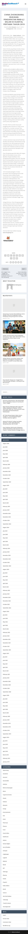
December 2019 (6, 723)
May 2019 (5, 748)
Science (5, 892)
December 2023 (6, 555)
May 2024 (5, 538)
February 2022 (6, 632)
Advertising (6, 770)
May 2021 (5, 664)
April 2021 (5, 667)
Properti (5, 882)
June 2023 (5, 576)
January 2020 (6, 720)
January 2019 (6, 761)
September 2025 (7, 482)
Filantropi (5, 822)
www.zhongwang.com (8, 232)
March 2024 (6, 545)
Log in (4, 915)
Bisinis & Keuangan (7, 787)
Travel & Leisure (7, 903)
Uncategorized (9, 28)
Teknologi (5, 899)
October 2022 (6, 604)
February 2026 (6, 464)
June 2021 (5, 660)
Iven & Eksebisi (6, 847)
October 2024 (6, 520)
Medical (5, 861)
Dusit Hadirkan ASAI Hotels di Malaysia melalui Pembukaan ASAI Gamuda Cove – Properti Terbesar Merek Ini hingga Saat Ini (14, 429)
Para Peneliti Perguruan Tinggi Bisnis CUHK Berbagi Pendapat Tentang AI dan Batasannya (13, 381)
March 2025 (6, 503)
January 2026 (6, 468)
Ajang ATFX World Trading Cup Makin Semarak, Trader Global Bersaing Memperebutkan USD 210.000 (12, 423)
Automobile (6, 780)
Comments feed (7, 922)
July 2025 (5, 489)
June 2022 (5, 618)
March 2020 (6, 712)
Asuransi (5, 777)
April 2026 (5, 457)
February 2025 (6, 506)
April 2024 (5, 541)
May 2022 (5, 622)
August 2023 (6, 569)
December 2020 (6, 681)
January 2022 (6, 636)
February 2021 (6, 674)
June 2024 (5, 534)
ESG (4, 815)
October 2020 (6, 688)
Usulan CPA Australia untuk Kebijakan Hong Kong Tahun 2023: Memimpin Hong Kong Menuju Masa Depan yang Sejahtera (14, 337)
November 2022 (7, 601)
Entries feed (6, 918)
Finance (5, 826)
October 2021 (6, 646)
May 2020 (5, 706)
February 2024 (6, 548)
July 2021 (5, 657)
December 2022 (6, 597)
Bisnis (4, 791)
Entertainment (6, 812)
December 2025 (6, 471)
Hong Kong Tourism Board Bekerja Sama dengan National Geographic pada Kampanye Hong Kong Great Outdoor (14, 315)
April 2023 (5, 583)
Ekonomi (5, 805)
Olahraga (5, 871)
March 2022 (6, 629)
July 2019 (5, 741)
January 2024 (6, 552)
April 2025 (5, 499)
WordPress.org (6, 925)
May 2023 (5, 580)
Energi (4, 808)
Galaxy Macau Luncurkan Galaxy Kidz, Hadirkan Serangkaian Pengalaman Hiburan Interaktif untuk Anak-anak (13, 360)
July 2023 (5, 573)
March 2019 (6, 755)
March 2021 (6, 671)
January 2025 (6, 510)
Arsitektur (5, 773)
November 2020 (7, 685)
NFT (4, 868)
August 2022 (6, 611)
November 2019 (7, 727)
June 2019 (5, 744)
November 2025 (7, 475)
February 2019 (6, 758)
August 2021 (6, 653)
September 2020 (7, 692)
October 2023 (6, 562)
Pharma (5, 875)
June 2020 (5, 702)
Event (4, 819)
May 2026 (5, 454)
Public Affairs (6, 885)
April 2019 (5, 751)
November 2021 (7, 643)
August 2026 (6, 443)
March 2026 (6, 461)
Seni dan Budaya (7, 896)
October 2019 (6, 730)
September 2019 (7, 734)
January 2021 (6, 678)
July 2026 (5, 447)
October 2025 (6, 478)
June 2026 (5, 450)
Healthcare (5, 836)
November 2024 (7, 517)
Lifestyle (5, 850)
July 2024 (5, 531)
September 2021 (7, 650)
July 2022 (5, 615)
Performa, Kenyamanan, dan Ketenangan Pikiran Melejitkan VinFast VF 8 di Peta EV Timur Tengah (13, 402)
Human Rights (6, 843)
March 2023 (6, 587)
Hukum (4, 840)
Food (4, 829)
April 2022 (5, 625)
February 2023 (6, 590)
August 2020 (6, 695)
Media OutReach (17, 35)
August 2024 (6, 527)
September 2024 (7, 524)
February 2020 (6, 716)
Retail (4, 889)
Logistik (5, 857)
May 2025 (5, 496)
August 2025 (6, 485)
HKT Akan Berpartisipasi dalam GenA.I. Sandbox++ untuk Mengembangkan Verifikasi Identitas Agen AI (12, 417)
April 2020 (5, 709)
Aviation (5, 784)
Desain (4, 798)
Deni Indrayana (12, 27)
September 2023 (7, 566)
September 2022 (7, 608)
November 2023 (7, 559)
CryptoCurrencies (7, 794)
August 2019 (6, 737)
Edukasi (5, 801)
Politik (4, 878)
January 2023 (6, 594)
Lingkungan (6, 854)
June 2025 (5, 492)
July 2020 (5, 699)
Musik (4, 864)
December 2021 (6, 639)
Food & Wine (6, 833)
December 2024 (6, 513)
